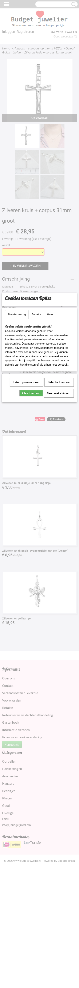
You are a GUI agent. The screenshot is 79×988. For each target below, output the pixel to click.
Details (36, 314)
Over (50, 314)
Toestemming (17, 314)
